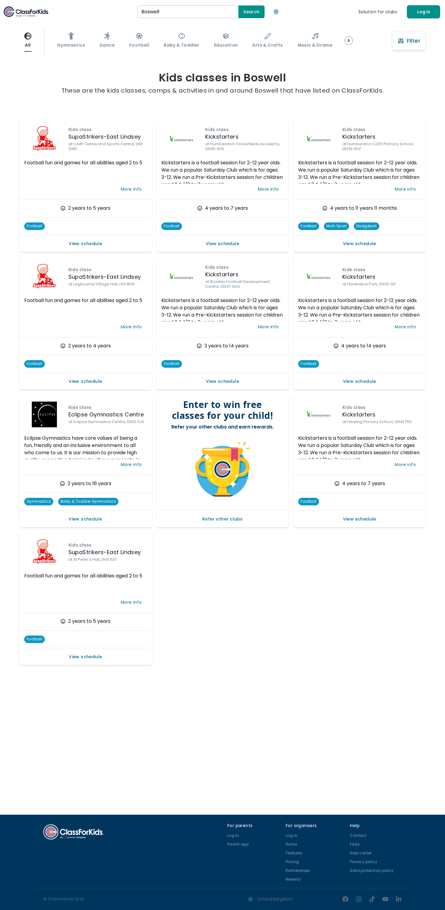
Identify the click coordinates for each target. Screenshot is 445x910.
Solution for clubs (377, 12)
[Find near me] (276, 11)
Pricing (292, 861)
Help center (360, 853)
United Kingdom (275, 899)
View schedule (85, 244)
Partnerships (298, 870)
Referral (293, 879)
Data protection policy (372, 870)
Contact (358, 835)
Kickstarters (222, 136)
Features (294, 853)
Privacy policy (363, 861)
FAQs (355, 844)
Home (291, 844)
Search (251, 12)
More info (131, 189)
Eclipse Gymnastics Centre (106, 414)
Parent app (238, 844)
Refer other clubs (222, 519)
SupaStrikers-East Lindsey (104, 136)
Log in (423, 12)
